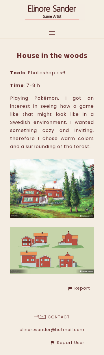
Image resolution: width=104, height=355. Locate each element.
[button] (78, 288)
